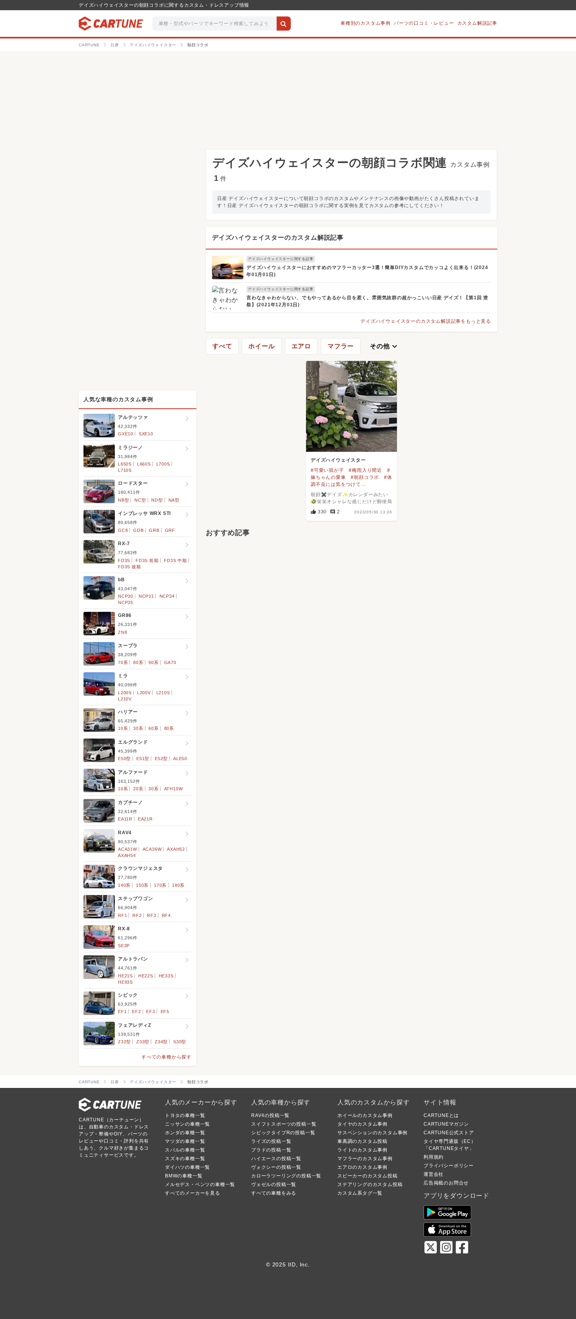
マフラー (341, 346)
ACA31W (127, 849)
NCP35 (125, 602)
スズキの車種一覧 (185, 1158)
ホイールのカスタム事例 (365, 1115)
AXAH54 (127, 855)
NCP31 (146, 596)
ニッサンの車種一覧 (187, 1124)
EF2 (136, 1011)
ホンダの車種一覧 (185, 1132)
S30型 (179, 1041)
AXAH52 (176, 849)
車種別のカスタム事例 (366, 23)
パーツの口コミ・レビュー (424, 23)
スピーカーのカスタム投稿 (367, 1176)
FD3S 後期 (129, 566)
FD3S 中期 (175, 560)
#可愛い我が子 (327, 470)
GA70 (170, 662)
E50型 (124, 758)
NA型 (173, 500)
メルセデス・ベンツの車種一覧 (200, 1184)
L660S (144, 464)
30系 (138, 728)
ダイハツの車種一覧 (187, 1167)
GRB (154, 530)
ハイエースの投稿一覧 (276, 1158)
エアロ (301, 346)
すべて (222, 346)
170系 (160, 885)
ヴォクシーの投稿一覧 (276, 1167)
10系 (123, 728)
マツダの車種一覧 (185, 1141)
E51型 (142, 758)
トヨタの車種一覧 (185, 1115)
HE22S (145, 975)
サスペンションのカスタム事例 (372, 1132)
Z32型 (124, 1041)
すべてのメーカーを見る (192, 1193)
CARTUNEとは (441, 1115)
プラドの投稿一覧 (271, 1150)
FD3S (124, 560)
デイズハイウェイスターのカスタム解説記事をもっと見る (425, 321)
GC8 (123, 530)
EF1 (122, 1011)
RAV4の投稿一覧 (270, 1115)
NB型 (123, 500)
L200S (125, 692)
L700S (163, 464)
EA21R (145, 819)
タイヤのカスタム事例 (362, 1124)
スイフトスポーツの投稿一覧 (283, 1124)
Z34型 (161, 1041)
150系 (142, 885)
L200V (144, 692)
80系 (138, 662)
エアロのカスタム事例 (362, 1167)
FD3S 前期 (147, 560)
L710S (125, 470)
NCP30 (125, 596)
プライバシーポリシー (449, 1165)
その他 (384, 346)
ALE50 (180, 758)
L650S (125, 464)
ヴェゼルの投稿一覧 (273, 1184)
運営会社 (434, 1174)
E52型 (161, 758)
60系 (153, 728)
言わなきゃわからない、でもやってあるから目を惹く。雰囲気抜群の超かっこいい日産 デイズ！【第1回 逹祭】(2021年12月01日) (367, 301)
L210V (125, 699)
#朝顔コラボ (365, 477)
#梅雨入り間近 (365, 470)
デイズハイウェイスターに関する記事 (280, 259)
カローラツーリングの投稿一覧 (286, 1176)
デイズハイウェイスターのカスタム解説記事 (278, 237)
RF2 (136, 915)
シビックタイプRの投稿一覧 (283, 1132)
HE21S (125, 975)
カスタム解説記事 (477, 23)
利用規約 (434, 1157)
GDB (138, 530)
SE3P (124, 945)
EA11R (125, 819)
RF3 (151, 915)
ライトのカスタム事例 (362, 1150)
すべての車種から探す (166, 1057)
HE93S (125, 982)
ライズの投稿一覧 (271, 1141)
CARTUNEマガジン (446, 1124)
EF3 (150, 1011)
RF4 (166, 915)
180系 (178, 885)
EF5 (165, 1011)
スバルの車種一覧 (185, 1150)
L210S (163, 692)
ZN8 (122, 632)
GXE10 (125, 433)
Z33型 (142, 1041)
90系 (153, 662)
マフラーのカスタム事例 (365, 1158)
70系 (123, 662)
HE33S (166, 975)
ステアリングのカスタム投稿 (369, 1184)
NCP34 (167, 596)
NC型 (140, 500)
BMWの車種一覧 (183, 1176)
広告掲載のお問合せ (446, 1183)
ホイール (261, 346)
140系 (124, 885)
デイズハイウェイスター (338, 460)
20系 (138, 788)
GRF (170, 530)
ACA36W (152, 849)
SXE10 (146, 433)
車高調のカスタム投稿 (362, 1141)
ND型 (157, 500)
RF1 (122, 915)
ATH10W (173, 788)
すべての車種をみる (273, 1193)
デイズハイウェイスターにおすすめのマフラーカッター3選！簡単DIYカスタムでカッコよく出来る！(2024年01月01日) (367, 271)
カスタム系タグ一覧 (359, 1193)
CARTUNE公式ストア (449, 1132)
